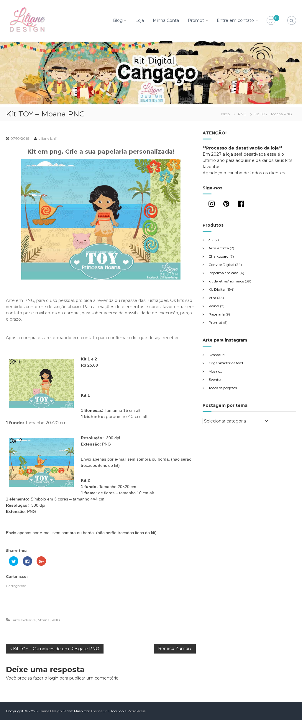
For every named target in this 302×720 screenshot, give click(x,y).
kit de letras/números (226, 281)
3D (211, 240)
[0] (271, 20)
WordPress (136, 711)
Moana (44, 620)
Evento (215, 379)
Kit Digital (217, 289)
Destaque (216, 354)
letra (212, 297)
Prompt (196, 20)
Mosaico (215, 371)
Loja (139, 20)
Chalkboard (219, 256)
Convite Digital (221, 264)
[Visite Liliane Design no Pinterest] (226, 205)
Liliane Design (50, 711)
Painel (214, 306)
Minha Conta (166, 20)
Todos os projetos (223, 388)
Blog (118, 20)
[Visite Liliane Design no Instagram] (212, 205)
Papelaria (217, 314)
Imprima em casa (224, 273)
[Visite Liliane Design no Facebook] (241, 205)
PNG (242, 114)
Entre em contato (235, 20)
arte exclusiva (24, 620)
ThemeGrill (100, 711)
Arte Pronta (219, 248)
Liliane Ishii (47, 138)
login (53, 678)
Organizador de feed (226, 363)
